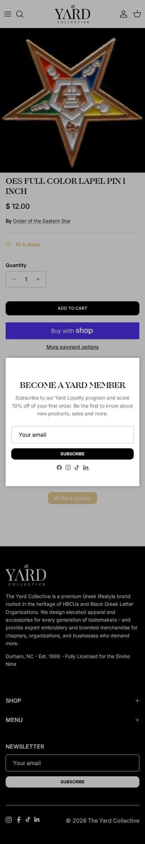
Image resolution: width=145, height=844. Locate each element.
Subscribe (72, 453)
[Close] (127, 370)
